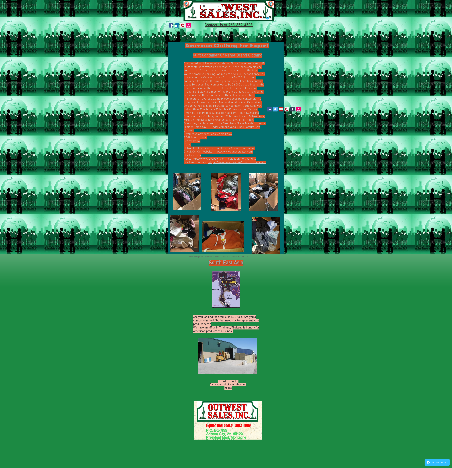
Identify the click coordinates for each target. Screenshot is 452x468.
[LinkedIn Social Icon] (177, 25)
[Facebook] (171, 25)
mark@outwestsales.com (239, 148)
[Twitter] (275, 109)
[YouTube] (281, 109)
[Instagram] (188, 25)
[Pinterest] (182, 25)
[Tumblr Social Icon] (292, 109)
